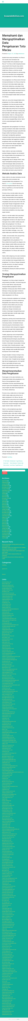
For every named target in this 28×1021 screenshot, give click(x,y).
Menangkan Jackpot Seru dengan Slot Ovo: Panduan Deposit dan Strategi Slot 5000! (13, 548)
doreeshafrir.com (6, 877)
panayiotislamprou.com (8, 652)
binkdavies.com (6, 850)
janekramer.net (5, 899)
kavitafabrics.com (6, 945)
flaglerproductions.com (8, 843)
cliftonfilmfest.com (7, 702)
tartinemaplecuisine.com (8, 897)
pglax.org (4, 929)
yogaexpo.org (5, 789)
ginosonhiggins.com (7, 919)
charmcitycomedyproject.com (9, 878)
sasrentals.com (5, 751)
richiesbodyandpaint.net (8, 587)
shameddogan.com (6, 1002)
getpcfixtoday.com (7, 633)
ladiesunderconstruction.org (9, 674)
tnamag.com (5, 989)
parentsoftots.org (6, 1003)
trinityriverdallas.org (7, 783)
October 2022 (5, 533)
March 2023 (4, 525)
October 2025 (5, 489)
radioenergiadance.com (8, 648)
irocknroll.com (5, 710)
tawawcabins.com (6, 715)
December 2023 (5, 511)
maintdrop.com (6, 641)
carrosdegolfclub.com (7, 683)
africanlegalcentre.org (7, 862)
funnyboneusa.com (6, 940)
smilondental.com (6, 748)
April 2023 (4, 524)
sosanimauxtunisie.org (7, 644)
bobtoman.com (6, 642)
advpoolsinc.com (6, 967)
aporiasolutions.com (7, 994)
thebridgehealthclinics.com (9, 999)
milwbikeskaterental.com (8, 924)
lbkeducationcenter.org (8, 782)
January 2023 (5, 528)
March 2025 (4, 497)
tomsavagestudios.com (8, 770)
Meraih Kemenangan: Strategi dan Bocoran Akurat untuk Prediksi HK (13, 545)
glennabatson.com (6, 840)
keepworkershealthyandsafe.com (10, 625)
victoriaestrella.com (7, 954)
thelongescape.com (7, 908)
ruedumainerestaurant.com (8, 867)
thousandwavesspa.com (8, 956)
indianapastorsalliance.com (8, 970)
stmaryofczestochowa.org (8, 886)
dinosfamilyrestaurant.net (8, 679)
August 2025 (5, 492)
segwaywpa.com (6, 995)
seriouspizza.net (6, 983)
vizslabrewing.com (6, 723)
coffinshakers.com (6, 885)
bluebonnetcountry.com (8, 636)
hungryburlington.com (7, 894)
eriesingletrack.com (7, 731)
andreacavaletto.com (7, 793)
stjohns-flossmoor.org (7, 938)
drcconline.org (5, 962)
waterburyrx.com (6, 965)
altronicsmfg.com (6, 606)
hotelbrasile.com (6, 661)
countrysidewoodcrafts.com (9, 618)
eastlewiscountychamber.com (9, 834)
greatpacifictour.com (7, 953)
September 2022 (6, 535)
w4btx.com (5, 744)
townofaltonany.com (7, 927)
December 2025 (5, 486)
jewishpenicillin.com (7, 769)
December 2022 (5, 530)
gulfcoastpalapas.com (7, 997)
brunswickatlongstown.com (9, 896)
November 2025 (5, 487)
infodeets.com (5, 591)
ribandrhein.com (6, 777)
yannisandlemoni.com (7, 726)
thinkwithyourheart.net (8, 707)
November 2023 (5, 512)
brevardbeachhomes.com (8, 690)
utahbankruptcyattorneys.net (9, 709)
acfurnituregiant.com (7, 598)
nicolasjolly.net (6, 859)
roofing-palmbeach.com (8, 696)
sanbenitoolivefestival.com (9, 813)
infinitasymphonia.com (7, 861)
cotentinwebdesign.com (8, 671)
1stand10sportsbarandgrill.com (9, 742)
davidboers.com (6, 1010)
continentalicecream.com (8, 847)
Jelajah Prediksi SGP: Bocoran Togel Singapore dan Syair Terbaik (13, 551)
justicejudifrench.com (7, 888)
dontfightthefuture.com (8, 698)
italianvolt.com (6, 720)
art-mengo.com (6, 902)
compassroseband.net (7, 984)
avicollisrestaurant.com (8, 961)
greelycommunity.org (7, 866)
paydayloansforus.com (7, 614)
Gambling (9, 457)
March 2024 (4, 506)
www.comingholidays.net (8, 821)
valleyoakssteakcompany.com (9, 972)
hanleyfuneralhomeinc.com (8, 739)
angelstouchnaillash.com (8, 745)
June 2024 (4, 501)
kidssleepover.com (6, 610)
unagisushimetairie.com (8, 629)
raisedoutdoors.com (7, 706)
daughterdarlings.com (7, 590)
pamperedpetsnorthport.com (9, 732)
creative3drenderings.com (8, 1005)
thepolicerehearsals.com (8, 831)
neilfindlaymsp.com (7, 959)
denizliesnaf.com (6, 976)
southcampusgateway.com (8, 653)
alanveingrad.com (6, 918)
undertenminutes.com (7, 599)
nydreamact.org (6, 628)
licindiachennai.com (7, 588)
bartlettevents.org (6, 664)
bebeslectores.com (7, 675)
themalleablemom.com (7, 891)
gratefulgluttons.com (7, 808)
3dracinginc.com (6, 826)
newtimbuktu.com (6, 604)
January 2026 (5, 484)
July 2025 (4, 493)
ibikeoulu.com (5, 883)
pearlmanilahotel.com (7, 639)
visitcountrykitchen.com (8, 915)
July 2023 (4, 519)
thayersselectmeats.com (8, 992)
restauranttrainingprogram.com (9, 766)
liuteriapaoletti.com (7, 932)
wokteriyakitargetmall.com (9, 759)
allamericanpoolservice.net (8, 767)
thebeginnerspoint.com (8, 820)
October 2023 (5, 514)
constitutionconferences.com (9, 978)
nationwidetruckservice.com (9, 949)
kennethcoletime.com (7, 892)
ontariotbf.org (5, 622)
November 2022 (5, 531)
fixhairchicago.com (6, 975)
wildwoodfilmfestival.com (8, 658)
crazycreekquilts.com (7, 848)
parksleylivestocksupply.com (9, 794)
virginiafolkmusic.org (7, 774)
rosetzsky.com (5, 869)
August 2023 (5, 517)
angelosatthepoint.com (8, 968)
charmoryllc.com (6, 824)
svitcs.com (4, 981)
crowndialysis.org (6, 764)
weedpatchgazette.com (8, 728)
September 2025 (6, 490)
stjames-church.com (7, 873)
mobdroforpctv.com (7, 810)
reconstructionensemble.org (9, 943)
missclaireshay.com (6, 582)
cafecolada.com (6, 816)
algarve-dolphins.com (7, 916)
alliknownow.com (6, 832)
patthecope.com (6, 980)
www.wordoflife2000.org (8, 712)
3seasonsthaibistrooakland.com (10, 786)
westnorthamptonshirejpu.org (9, 660)
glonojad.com (5, 870)
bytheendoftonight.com (8, 805)
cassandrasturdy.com (7, 812)
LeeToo (18, 1019)
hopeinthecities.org (7, 807)
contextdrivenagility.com (8, 881)
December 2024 (5, 498)
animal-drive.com (6, 987)
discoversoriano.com (7, 818)
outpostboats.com (6, 804)
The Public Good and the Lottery (6, 463)
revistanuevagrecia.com (8, 872)
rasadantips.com (6, 603)
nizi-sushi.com (5, 900)
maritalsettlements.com (8, 923)
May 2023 (4, 522)
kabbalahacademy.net (7, 747)
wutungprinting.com (7, 921)
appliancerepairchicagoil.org (9, 620)
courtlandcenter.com (7, 957)
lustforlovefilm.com (7, 858)
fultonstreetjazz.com (7, 663)
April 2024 (4, 505)
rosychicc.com (5, 802)
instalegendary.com (7, 623)
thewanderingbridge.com (8, 889)
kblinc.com (4, 729)
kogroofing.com (6, 645)
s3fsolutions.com (6, 688)
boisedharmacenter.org (8, 796)
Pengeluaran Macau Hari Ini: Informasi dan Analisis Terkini (13, 558)
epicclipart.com (6, 637)
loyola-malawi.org (6, 801)
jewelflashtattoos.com (7, 631)
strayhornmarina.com (7, 842)
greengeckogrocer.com (8, 756)
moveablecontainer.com (8, 666)
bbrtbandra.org (6, 634)
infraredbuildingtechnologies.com (10, 680)
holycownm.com (6, 948)
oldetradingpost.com (7, 672)
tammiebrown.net (6, 905)
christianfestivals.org (7, 913)
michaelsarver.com (6, 755)
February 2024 (5, 508)
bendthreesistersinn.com (8, 937)
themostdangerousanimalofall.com (10, 829)
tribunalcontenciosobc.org (8, 835)
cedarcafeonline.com (7, 596)
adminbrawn (21, 54)
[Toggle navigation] (3, 2)
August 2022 (5, 536)
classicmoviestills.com (7, 815)
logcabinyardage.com (7, 1008)
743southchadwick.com (8, 693)
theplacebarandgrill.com (8, 964)
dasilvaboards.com (6, 839)
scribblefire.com (6, 788)
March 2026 (4, 481)
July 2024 (4, 500)
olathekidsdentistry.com (8, 737)
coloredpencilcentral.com (8, 701)
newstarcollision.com (7, 750)
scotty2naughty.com (7, 875)
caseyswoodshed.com (7, 973)
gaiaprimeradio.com (7, 904)
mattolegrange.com (7, 910)
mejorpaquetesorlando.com (9, 740)
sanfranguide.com (6, 823)
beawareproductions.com (8, 880)
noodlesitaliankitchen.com (8, 626)
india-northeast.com (7, 694)
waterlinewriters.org (7, 1000)
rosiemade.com (6, 734)
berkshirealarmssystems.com (9, 721)
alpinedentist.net (6, 647)
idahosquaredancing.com (8, 713)
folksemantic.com (6, 717)
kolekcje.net (5, 778)
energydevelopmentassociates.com (11, 685)
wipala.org (4, 799)
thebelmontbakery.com (8, 615)
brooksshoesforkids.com (8, 991)
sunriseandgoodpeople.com (9, 934)
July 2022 (4, 538)
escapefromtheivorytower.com (10, 691)
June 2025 (4, 495)
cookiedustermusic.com (8, 942)
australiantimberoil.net (7, 677)
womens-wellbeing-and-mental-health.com (13, 772)
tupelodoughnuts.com (7, 736)
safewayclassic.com (7, 617)
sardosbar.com (5, 718)
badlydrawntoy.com (7, 1014)
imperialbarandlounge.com (8, 704)
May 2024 (4, 503)
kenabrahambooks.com (8, 853)
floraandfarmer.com (7, 687)
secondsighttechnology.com (9, 753)
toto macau (9, 184)
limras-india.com (6, 584)
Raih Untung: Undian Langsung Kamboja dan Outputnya (11, 554)
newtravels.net (5, 612)
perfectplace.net (6, 785)
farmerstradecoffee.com (8, 1006)
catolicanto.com (6, 780)
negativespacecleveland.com (9, 930)
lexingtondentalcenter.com (9, 761)
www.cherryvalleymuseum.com (9, 669)
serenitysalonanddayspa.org (9, 595)
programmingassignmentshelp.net (10, 609)
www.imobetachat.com (8, 1011)
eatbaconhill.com (6, 607)
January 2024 (5, 509)
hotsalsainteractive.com (8, 593)
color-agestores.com (7, 797)
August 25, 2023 (12, 54)
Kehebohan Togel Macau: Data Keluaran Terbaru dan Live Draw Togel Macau (16, 463)
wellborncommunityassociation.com (11, 656)
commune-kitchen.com (7, 854)
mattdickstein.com (6, 1013)
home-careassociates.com (8, 791)
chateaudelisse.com (7, 655)
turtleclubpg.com (6, 951)
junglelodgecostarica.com (8, 911)
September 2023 (6, 516)
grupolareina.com (6, 667)
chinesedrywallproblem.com (9, 935)
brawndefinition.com (7, 845)
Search (4, 473)
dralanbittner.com (6, 725)
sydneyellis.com (6, 763)
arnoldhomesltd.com (7, 699)
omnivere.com (5, 601)
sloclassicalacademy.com (8, 837)
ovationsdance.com (7, 775)
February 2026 (5, 482)
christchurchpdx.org (7, 851)
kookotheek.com (6, 650)
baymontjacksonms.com (8, 926)
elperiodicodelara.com (7, 585)
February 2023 (5, 527)
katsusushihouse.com (7, 864)
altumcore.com (6, 986)
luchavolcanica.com (7, 946)
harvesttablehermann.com (8, 682)
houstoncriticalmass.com (8, 827)
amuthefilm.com (6, 856)
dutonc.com (5, 907)
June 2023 (4, 520)
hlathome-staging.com (7, 758)
